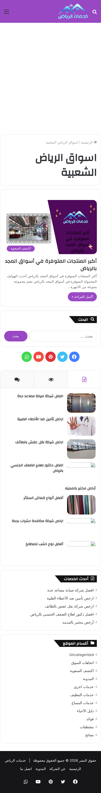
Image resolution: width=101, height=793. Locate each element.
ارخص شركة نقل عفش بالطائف (39, 442)
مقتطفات (87, 727)
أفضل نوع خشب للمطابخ (44, 544)
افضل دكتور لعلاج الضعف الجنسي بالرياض (37, 468)
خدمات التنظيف (82, 695)
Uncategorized (81, 655)
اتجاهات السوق (82, 663)
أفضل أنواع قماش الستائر (43, 498)
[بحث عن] (94, 13)
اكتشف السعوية (82, 671)
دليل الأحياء (85, 711)
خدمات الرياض (15, 760)
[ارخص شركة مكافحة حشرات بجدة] (81, 528)
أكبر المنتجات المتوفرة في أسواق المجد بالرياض (51, 264)
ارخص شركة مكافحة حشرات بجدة (37, 521)
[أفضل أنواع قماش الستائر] (81, 505)
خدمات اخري (84, 687)
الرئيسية (87, 142)
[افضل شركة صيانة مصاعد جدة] (81, 403)
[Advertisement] (50, 78)
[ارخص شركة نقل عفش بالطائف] (81, 449)
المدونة (88, 679)
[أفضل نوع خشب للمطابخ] (81, 551)
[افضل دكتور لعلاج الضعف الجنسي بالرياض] (81, 472)
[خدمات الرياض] (73, 11)
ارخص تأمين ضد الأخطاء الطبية (40, 419)
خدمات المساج (82, 703)
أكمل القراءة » (82, 297)
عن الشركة (57, 769)
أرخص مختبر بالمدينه (80, 488)
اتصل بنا (26, 769)
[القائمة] (6, 13)
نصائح (89, 735)
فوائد (90, 719)
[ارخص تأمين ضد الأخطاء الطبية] (81, 426)
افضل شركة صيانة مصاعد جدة (40, 396)
